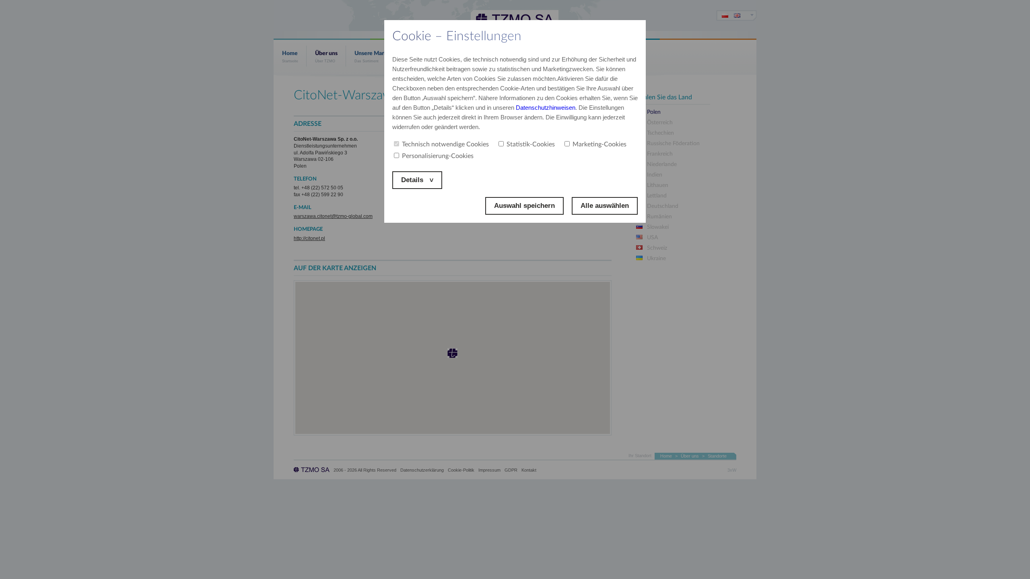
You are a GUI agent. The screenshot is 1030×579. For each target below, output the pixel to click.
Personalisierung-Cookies (438, 156)
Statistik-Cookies (531, 144)
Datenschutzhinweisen (545, 107)
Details (413, 180)
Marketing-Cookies (599, 144)
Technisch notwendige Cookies (445, 144)
